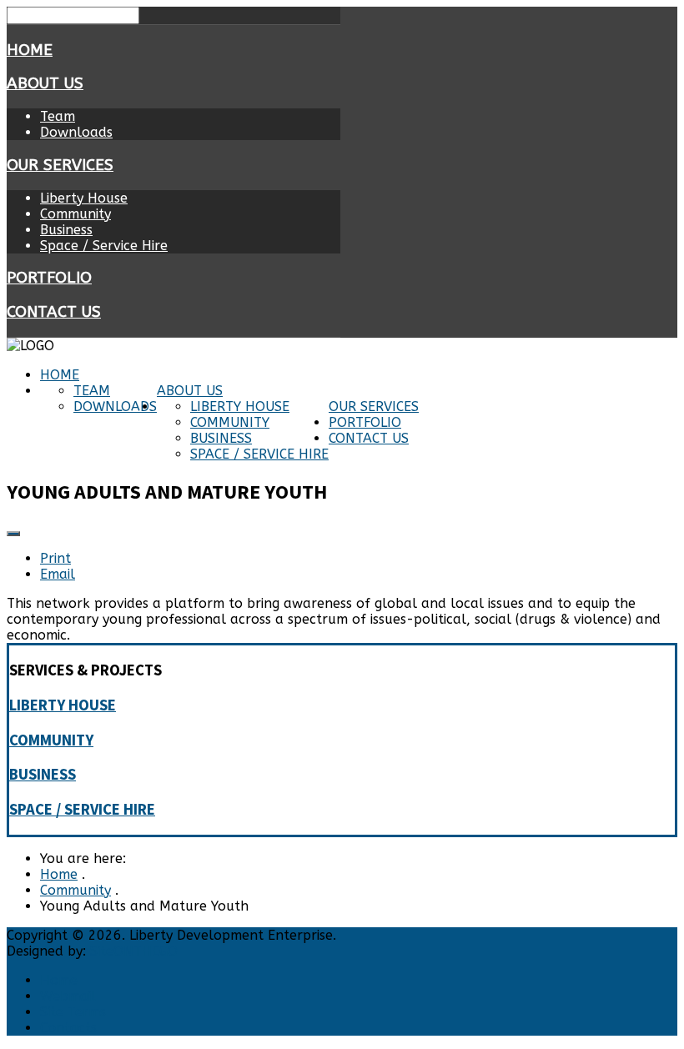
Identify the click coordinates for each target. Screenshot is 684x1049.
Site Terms (73, 1012)
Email (57, 574)
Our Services (60, 165)
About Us (45, 83)
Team (57, 116)
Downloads (76, 132)
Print (55, 558)
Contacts (68, 1028)
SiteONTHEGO (134, 951)
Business (66, 230)
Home (30, 50)
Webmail (68, 996)
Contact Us (54, 312)
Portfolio (49, 278)
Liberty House (84, 198)
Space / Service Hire (104, 245)
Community (75, 214)
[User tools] (13, 533)
